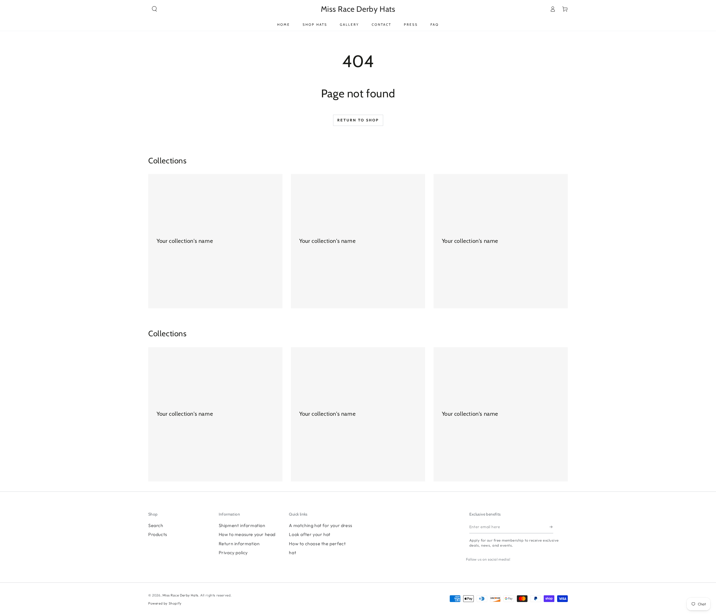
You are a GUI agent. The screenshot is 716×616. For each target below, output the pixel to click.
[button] (154, 9)
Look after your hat (309, 534)
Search (155, 525)
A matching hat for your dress (320, 525)
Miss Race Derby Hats (180, 595)
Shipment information (242, 525)
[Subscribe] (551, 527)
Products (157, 534)
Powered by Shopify (165, 603)
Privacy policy (233, 552)
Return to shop (358, 120)
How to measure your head (247, 534)
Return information (239, 543)
